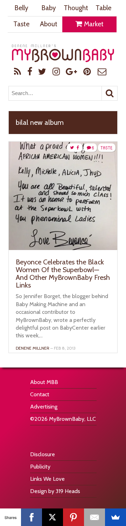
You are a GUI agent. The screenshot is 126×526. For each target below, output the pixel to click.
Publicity (40, 466)
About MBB (44, 382)
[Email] (94, 517)
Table (103, 8)
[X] (52, 517)
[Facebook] (31, 517)
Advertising (43, 406)
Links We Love (47, 479)
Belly (21, 8)
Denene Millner (32, 348)
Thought (76, 8)
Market (93, 24)
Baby (48, 8)
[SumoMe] (115, 517)
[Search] (110, 93)
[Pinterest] (73, 517)
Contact (39, 394)
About (48, 24)
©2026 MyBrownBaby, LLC (63, 419)
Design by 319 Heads (55, 491)
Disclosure (42, 454)
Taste (21, 24)
